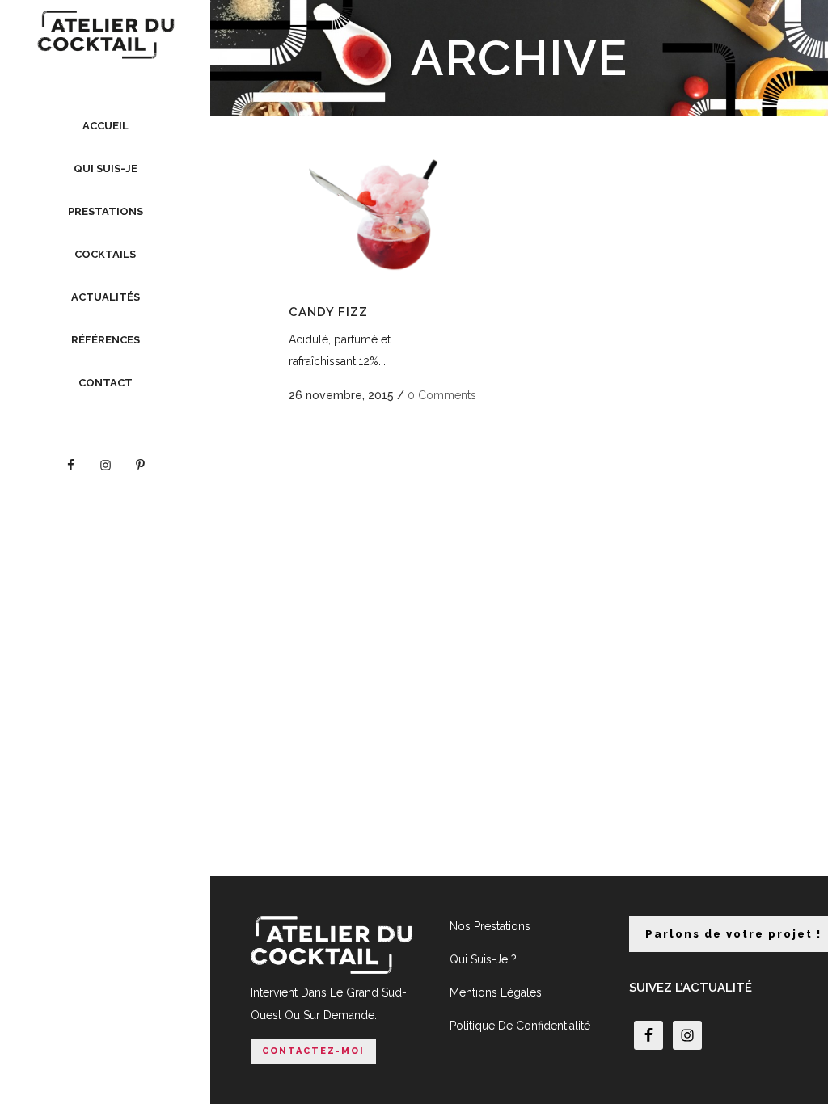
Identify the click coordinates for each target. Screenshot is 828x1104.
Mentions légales (496, 992)
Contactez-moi (313, 1051)
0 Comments (442, 395)
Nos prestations (490, 926)
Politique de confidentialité (520, 1025)
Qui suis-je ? (483, 959)
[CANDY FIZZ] (389, 215)
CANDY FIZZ (328, 312)
